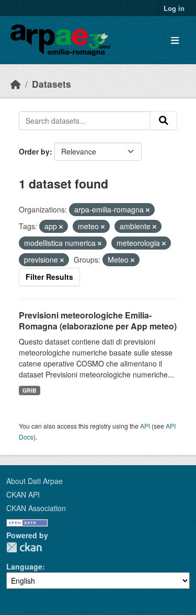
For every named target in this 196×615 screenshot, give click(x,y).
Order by (34, 151)
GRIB (29, 390)
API (145, 425)
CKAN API (23, 494)
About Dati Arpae (34, 481)
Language (24, 566)
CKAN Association (36, 508)
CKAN (24, 547)
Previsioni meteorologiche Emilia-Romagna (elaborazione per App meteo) (98, 320)
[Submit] (163, 120)
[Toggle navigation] (175, 40)
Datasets (51, 83)
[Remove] (147, 210)
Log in (174, 8)
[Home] (15, 83)
